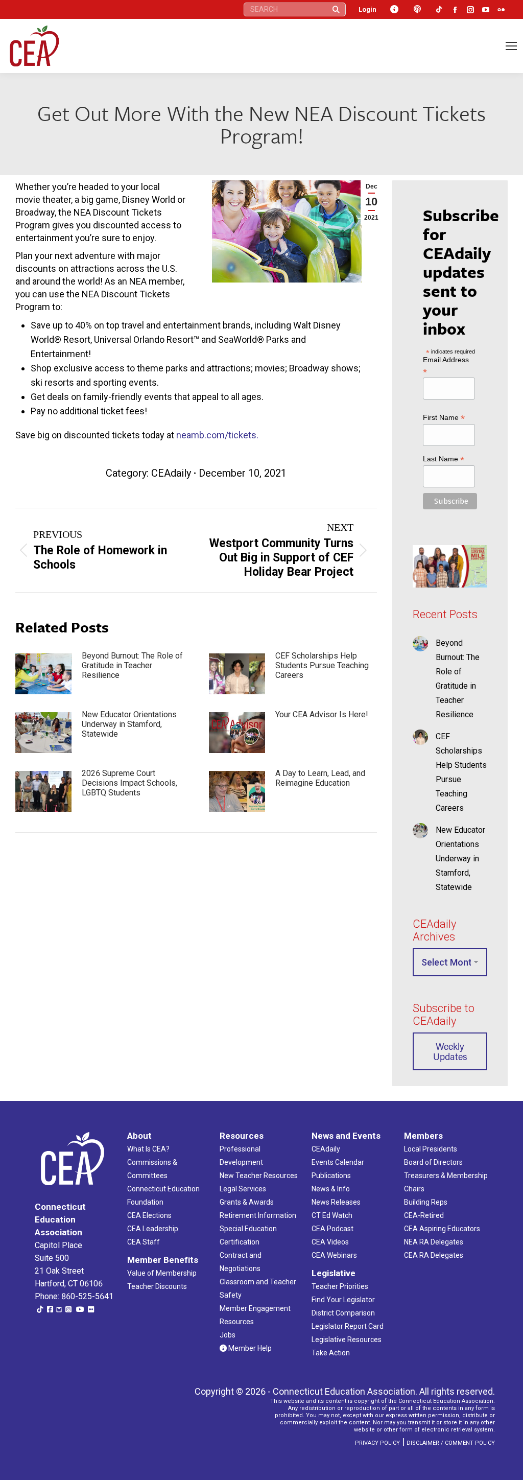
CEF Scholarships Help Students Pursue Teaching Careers (322, 665)
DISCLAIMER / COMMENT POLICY (451, 1443)
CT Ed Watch (332, 1215)
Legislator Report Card (348, 1326)
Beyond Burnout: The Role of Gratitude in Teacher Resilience (132, 665)
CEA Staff (143, 1242)
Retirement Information (258, 1215)
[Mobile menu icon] (511, 46)
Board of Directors (433, 1162)
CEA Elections (149, 1215)
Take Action (331, 1353)
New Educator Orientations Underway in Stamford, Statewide (129, 724)
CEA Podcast (332, 1229)
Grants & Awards (247, 1202)
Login (367, 9)
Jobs (227, 1335)
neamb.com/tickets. (217, 435)
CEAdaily (171, 473)
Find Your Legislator (343, 1300)
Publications (331, 1175)
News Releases (336, 1202)
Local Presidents (430, 1149)
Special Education (248, 1229)
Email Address (446, 365)
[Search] (336, 9)
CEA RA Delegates (433, 1255)
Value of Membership (162, 1273)
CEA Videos (330, 1242)
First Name (444, 417)
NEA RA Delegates (433, 1242)
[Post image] (43, 673)
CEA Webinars (334, 1255)
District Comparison (343, 1313)
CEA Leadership (152, 1229)
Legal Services (243, 1189)
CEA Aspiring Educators (442, 1229)
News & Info (331, 1189)
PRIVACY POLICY (377, 1443)
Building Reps (425, 1202)
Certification (239, 1242)
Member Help (249, 1348)
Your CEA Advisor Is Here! (321, 714)
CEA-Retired (424, 1215)
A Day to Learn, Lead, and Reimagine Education (320, 778)
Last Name (443, 459)
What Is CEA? (148, 1149)
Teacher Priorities (340, 1286)
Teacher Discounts (157, 1286)
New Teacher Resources (259, 1175)
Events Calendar (338, 1162)
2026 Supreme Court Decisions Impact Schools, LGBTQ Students (129, 782)
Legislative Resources (347, 1339)
